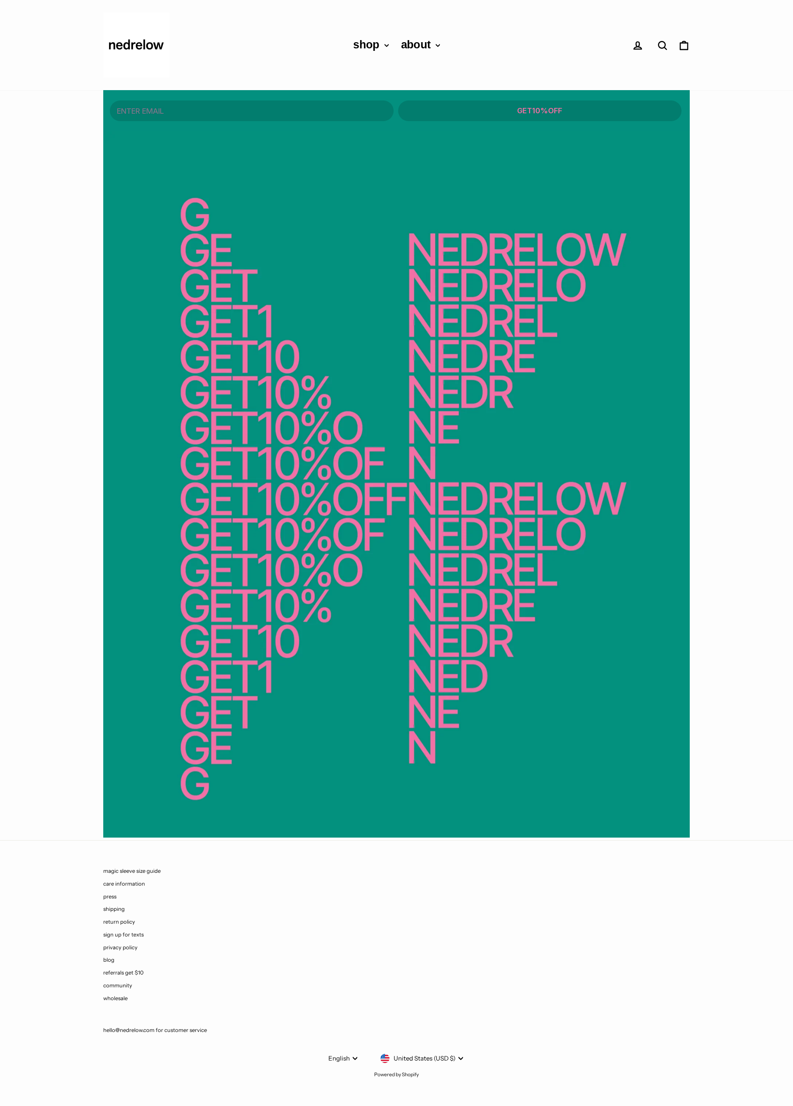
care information (124, 883)
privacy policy (120, 947)
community (117, 985)
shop (367, 44)
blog (108, 959)
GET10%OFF (539, 110)
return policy (119, 921)
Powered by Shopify (396, 1074)
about (417, 44)
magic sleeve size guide (132, 870)
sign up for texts (123, 934)
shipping (114, 908)
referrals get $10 (123, 972)
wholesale (115, 998)
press (109, 896)
